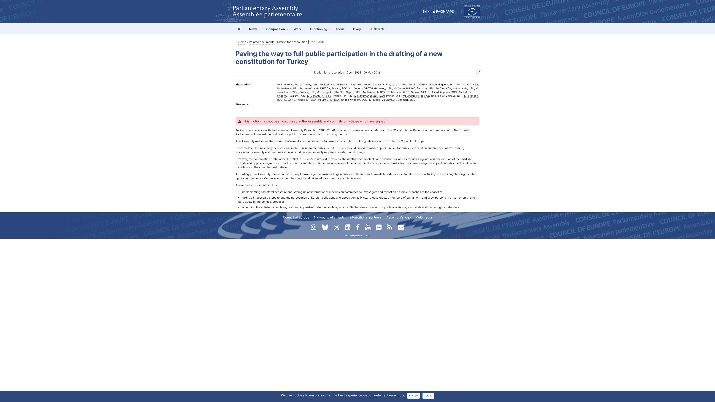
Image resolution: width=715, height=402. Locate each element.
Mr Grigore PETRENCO (416, 95)
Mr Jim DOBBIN (418, 84)
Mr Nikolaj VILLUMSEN (382, 99)
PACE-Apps (445, 11)
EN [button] (424, 11)
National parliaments (329, 217)
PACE (368, 235)
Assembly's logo (398, 217)
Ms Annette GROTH (361, 88)
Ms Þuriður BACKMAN (377, 84)
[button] (479, 72)
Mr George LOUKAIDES (330, 92)
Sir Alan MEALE (420, 92)
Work (297, 29)
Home (242, 42)
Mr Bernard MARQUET (376, 92)
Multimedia (423, 217)
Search (379, 29)
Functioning (318, 29)
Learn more (395, 395)
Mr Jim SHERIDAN (329, 99)
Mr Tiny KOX (443, 88)
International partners (365, 217)
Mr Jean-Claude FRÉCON (315, 88)
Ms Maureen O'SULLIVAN (369, 95)
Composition (275, 29)
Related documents (261, 42)
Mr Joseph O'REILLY (319, 95)
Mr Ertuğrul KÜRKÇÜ (289, 84)
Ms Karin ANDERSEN (332, 84)
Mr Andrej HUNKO (404, 88)
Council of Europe (296, 217)
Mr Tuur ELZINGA (467, 84)
